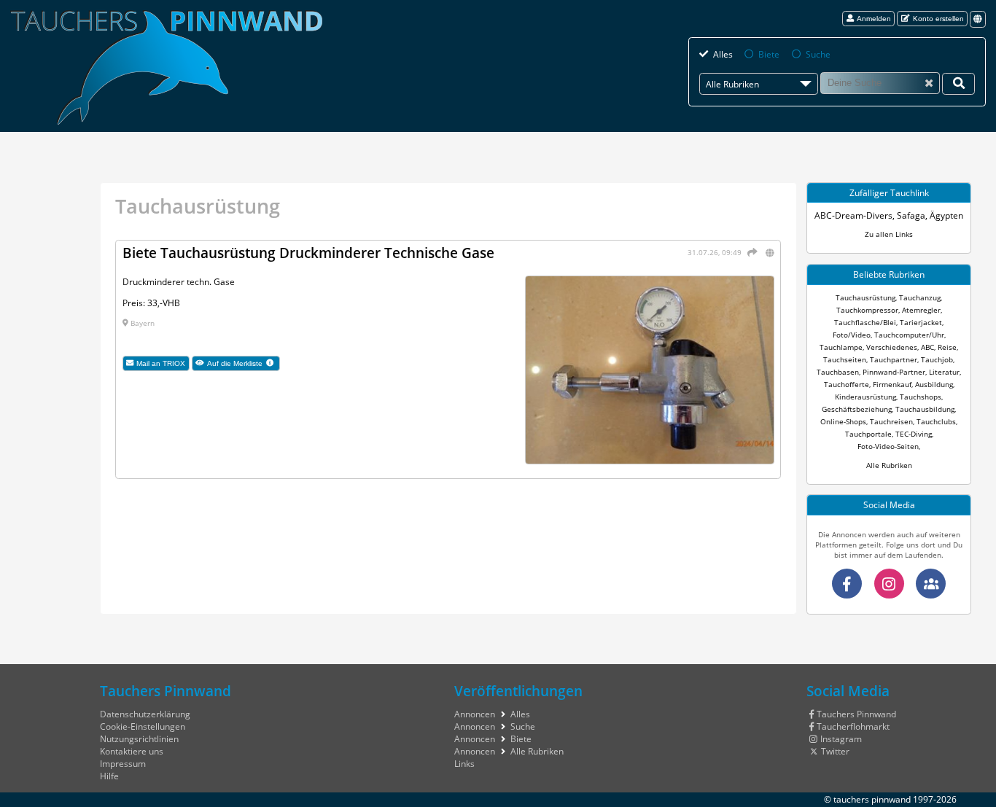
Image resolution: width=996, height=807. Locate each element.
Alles (723, 54)
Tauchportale (868, 434)
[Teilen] (751, 252)
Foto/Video (852, 335)
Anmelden (874, 19)
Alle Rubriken (889, 465)
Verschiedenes (891, 347)
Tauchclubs (936, 421)
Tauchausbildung (924, 409)
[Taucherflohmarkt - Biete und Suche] (931, 584)
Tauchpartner (893, 359)
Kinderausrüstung (865, 396)
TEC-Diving (913, 434)
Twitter (835, 751)
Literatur (944, 372)
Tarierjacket (921, 322)
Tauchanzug (920, 297)
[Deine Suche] (958, 84)
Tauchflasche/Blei (865, 322)
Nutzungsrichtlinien (139, 739)
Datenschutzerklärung (145, 714)
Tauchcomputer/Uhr (909, 335)
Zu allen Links (889, 234)
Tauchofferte (846, 384)
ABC (927, 347)
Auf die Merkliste (243, 364)
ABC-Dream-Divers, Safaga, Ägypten (888, 215)
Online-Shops (843, 421)
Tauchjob (937, 359)
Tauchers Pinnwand (856, 714)
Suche (818, 54)
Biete (768, 54)
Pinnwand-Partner (894, 372)
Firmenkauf (892, 384)
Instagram (841, 739)
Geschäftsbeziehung (857, 409)
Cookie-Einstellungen (142, 726)
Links (464, 763)
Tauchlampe (841, 347)
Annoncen (474, 714)
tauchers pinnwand (872, 799)
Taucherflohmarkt (853, 726)
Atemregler (921, 310)
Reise (947, 347)
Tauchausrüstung (865, 297)
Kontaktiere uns (131, 751)
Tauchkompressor (867, 310)
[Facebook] (847, 584)
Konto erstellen (938, 19)
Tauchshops (920, 396)
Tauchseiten (844, 359)
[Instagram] (889, 584)
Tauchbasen (838, 372)
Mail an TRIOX (160, 363)
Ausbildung (934, 384)
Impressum (123, 763)
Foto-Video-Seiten (888, 446)
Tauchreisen (891, 421)
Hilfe (109, 776)
